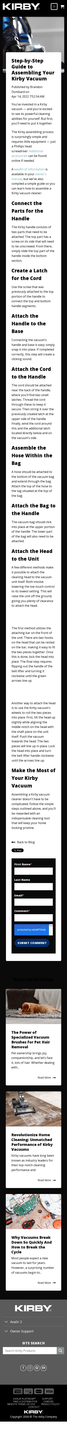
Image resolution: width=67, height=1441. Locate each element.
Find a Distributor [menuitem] (25, 1401)
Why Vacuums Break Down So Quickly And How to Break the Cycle (31, 1244)
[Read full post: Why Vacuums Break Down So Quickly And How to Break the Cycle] (33, 1211)
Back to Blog (26, 842)
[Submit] (60, 1350)
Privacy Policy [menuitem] (50, 1404)
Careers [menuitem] (49, 1401)
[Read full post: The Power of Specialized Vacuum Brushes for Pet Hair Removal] (33, 1006)
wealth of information (29, 169)
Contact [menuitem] (34, 1407)
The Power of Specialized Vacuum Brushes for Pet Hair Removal (30, 1039)
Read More (44, 1077)
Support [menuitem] (47, 1398)
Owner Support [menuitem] (22, 1331)
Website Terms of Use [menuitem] (21, 1404)
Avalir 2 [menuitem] (16, 1322)
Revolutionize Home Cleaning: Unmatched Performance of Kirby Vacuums (32, 1142)
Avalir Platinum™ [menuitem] (24, 1398)
